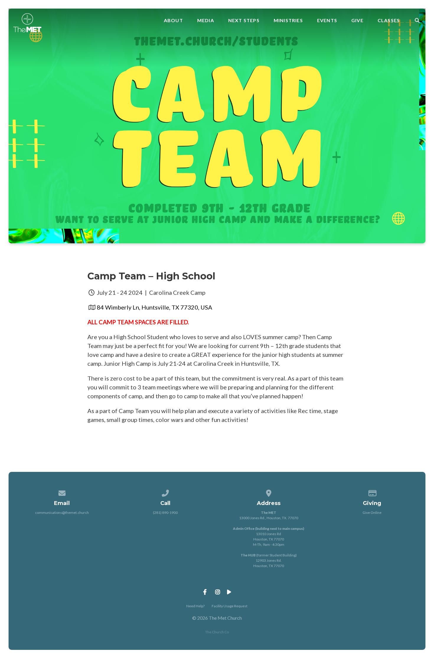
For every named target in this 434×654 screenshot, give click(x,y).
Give (357, 20)
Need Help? (195, 606)
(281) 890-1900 (165, 512)
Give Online (372, 512)
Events (327, 20)
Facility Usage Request (229, 606)
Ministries (288, 20)
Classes (389, 20)
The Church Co (217, 632)
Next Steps (244, 20)
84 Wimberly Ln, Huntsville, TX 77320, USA (154, 307)
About (173, 20)
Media (205, 20)
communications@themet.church (62, 512)
